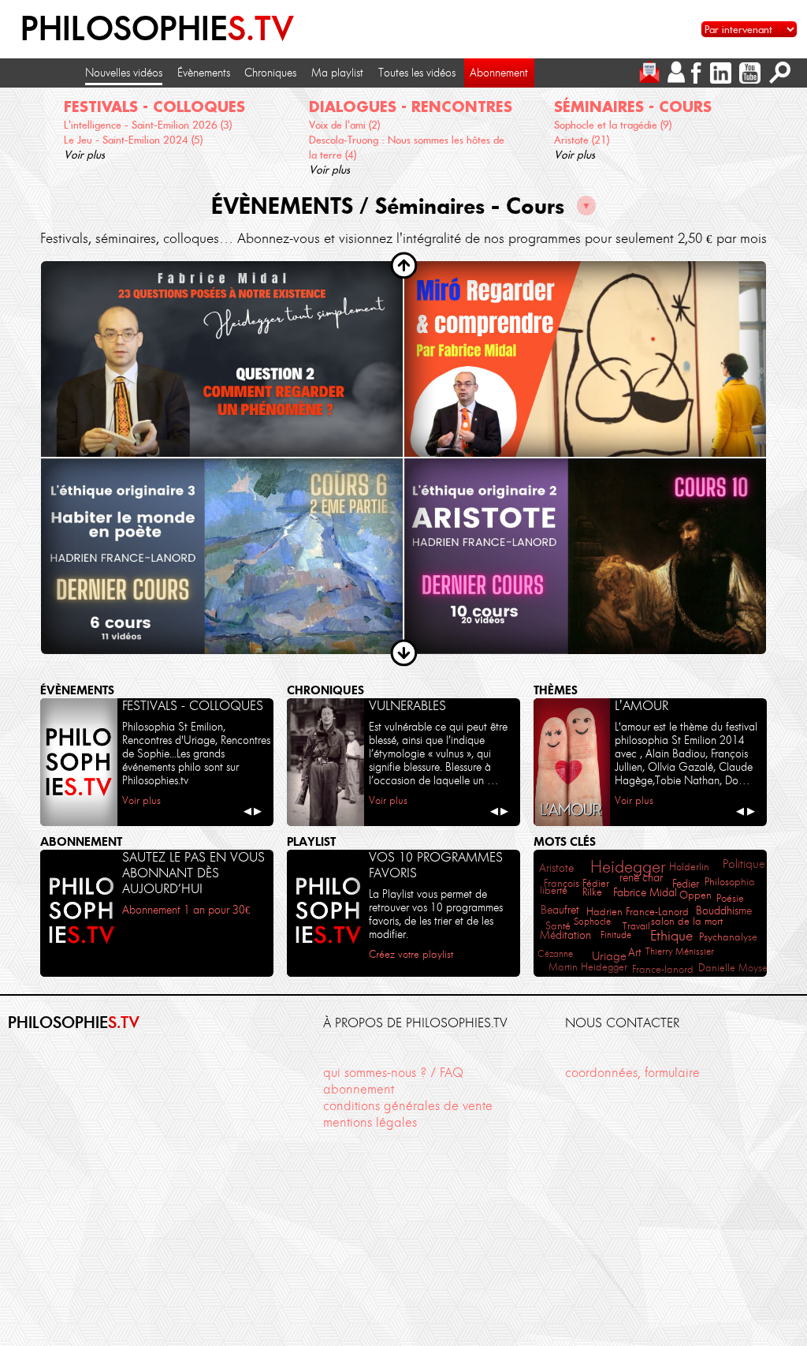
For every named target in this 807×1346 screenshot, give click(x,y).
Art (635, 952)
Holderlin (689, 866)
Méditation (565, 935)
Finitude (616, 934)
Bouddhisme (724, 911)
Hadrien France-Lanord (637, 912)
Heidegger (628, 867)
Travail (636, 926)
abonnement (358, 1089)
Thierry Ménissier (679, 951)
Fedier (685, 884)
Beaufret (559, 909)
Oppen (695, 895)
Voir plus (84, 155)
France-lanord (663, 969)
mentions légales (370, 1122)
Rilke (592, 892)
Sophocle (592, 921)
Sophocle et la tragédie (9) (612, 125)
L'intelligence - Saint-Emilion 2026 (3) (148, 125)
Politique (744, 864)
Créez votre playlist (411, 954)
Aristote (556, 868)
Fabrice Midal (645, 892)
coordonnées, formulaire (632, 1072)
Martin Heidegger (587, 967)
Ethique (671, 935)
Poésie (730, 898)
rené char (641, 877)
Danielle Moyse (733, 968)
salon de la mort (687, 921)
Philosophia (729, 882)
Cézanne (555, 953)
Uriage (609, 956)
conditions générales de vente (408, 1105)
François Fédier (576, 883)
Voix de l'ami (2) (344, 125)
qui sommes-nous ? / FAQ (393, 1072)
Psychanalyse (728, 937)
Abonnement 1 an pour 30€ (186, 909)
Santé (558, 926)
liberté (554, 890)
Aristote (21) (581, 140)
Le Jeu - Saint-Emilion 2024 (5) (133, 140)
